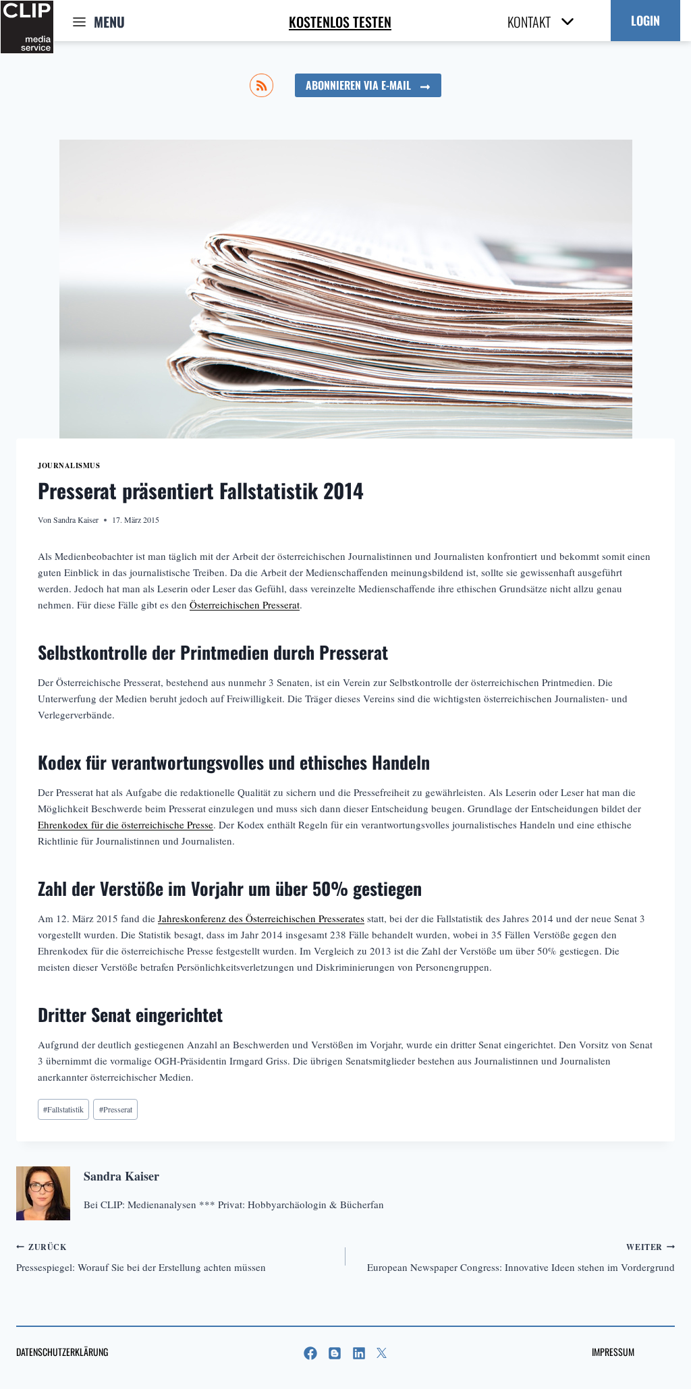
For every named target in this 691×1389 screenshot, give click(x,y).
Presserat (115, 1109)
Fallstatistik (63, 1109)
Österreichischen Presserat (245, 604)
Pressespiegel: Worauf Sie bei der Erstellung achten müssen (141, 1257)
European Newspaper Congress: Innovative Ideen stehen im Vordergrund (521, 1257)
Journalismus (69, 465)
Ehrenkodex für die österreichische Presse (125, 824)
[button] (645, 20)
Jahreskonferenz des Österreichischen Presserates (261, 918)
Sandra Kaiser (76, 519)
